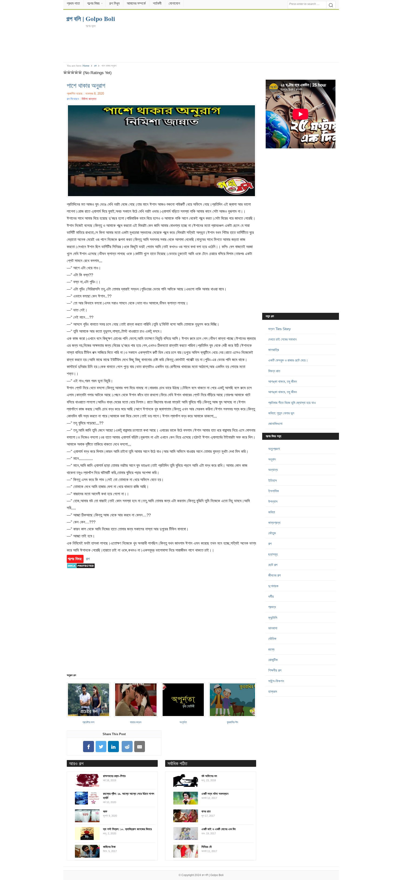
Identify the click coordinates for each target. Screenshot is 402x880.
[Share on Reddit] (127, 746)
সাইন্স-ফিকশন (276, 681)
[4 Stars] (76, 72)
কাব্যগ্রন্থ (274, 523)
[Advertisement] (201, 45)
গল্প (95, 65)
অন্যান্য (273, 470)
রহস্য (271, 649)
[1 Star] (65, 72)
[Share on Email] (139, 746)
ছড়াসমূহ (273, 554)
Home (86, 65)
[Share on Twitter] (101, 746)
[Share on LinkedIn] (113, 746)
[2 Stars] (69, 72)
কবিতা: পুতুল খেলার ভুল (281, 413)
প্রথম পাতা (73, 3)
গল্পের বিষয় (93, 3)
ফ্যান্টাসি (272, 618)
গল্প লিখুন (114, 3)
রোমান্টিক (273, 660)
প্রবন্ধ (272, 607)
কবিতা (271, 512)
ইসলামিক (273, 491)
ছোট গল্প (272, 565)
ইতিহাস (272, 480)
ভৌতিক (272, 639)
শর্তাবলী (157, 3)
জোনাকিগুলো (275, 424)
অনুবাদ (272, 459)
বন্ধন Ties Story (279, 329)
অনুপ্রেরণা (274, 449)
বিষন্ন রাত (274, 371)
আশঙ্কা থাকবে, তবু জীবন (282, 381)
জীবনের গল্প (274, 575)
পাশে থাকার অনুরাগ (86, 85)
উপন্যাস (273, 501)
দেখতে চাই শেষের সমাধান (282, 339)
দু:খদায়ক (273, 586)
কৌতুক (272, 533)
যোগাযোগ (174, 3)
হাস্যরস (272, 691)
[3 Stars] (72, 72)
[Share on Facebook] (88, 746)
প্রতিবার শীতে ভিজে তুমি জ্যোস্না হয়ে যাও (292, 403)
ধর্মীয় (271, 596)
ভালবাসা (272, 628)
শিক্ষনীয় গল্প (274, 670)
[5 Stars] (80, 72)
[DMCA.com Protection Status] (81, 570)
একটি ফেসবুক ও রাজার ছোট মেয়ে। (288, 360)
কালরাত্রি (273, 350)
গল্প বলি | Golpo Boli (213, 875)
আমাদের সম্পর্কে (136, 3)
